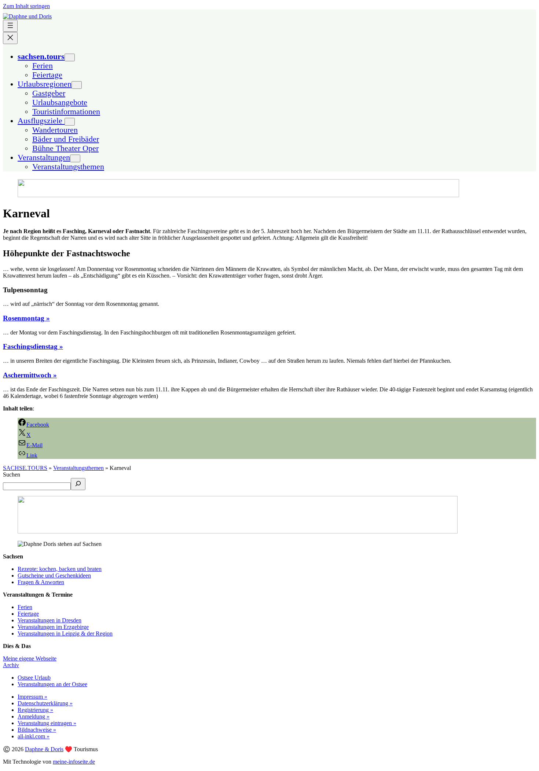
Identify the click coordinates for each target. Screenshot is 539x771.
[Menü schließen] (10, 38)
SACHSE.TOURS (25, 468)
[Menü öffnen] (10, 26)
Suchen (11, 474)
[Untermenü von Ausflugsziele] (70, 122)
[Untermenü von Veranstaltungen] (75, 158)
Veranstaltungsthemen (78, 468)
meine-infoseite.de (74, 762)
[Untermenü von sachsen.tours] (70, 57)
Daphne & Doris (44, 749)
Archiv (11, 665)
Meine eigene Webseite (29, 658)
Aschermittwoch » (30, 375)
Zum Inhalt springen (26, 6)
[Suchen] (78, 484)
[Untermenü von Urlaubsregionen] (77, 85)
